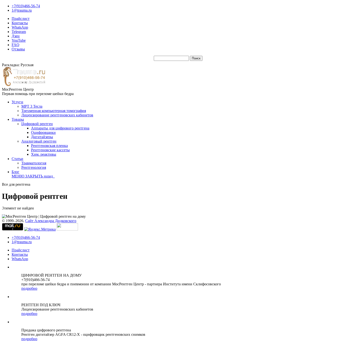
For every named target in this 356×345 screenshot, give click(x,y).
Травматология (33, 163)
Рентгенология (33, 167)
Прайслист (21, 18)
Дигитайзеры (42, 137)
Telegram (19, 32)
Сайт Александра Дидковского (50, 221)
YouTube (19, 40)
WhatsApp (20, 27)
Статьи (17, 159)
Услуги (17, 102)
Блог (15, 172)
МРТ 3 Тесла (31, 106)
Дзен (16, 36)
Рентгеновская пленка (49, 146)
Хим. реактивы (43, 154)
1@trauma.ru (22, 10)
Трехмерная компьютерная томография (53, 111)
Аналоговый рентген (38, 141)
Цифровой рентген (37, 124)
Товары (18, 119)
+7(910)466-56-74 (26, 6)
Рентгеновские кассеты (50, 150)
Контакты (20, 23)
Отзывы (18, 49)
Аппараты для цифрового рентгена (60, 128)
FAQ (15, 45)
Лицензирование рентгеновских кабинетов (57, 115)
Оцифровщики (43, 132)
